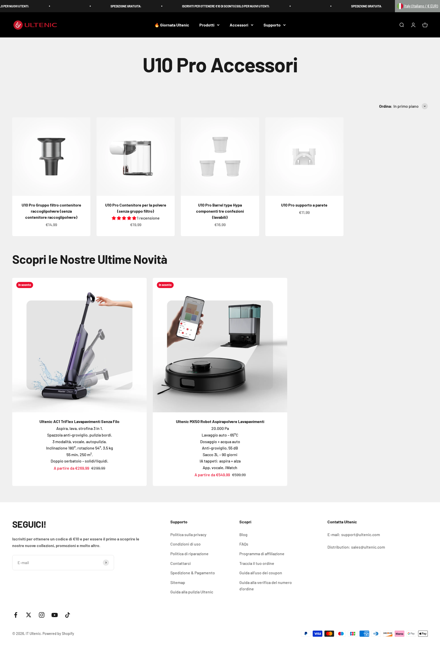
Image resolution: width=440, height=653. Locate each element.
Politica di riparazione (189, 553)
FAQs (243, 543)
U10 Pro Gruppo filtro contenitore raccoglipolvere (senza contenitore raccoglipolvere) (51, 211)
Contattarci (180, 563)
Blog (243, 534)
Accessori (239, 24)
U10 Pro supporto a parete (304, 204)
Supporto (272, 24)
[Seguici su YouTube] (54, 614)
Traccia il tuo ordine (256, 563)
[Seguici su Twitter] (28, 614)
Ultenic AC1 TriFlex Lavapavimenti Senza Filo (79, 421)
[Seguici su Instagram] (41, 614)
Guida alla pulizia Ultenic (191, 591)
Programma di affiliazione (261, 553)
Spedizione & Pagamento (192, 572)
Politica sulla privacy (188, 534)
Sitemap (177, 582)
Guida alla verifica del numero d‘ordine (265, 585)
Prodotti (206, 24)
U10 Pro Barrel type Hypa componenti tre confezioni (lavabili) (220, 211)
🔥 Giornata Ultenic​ (171, 24)
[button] (417, 6)
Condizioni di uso (185, 543)
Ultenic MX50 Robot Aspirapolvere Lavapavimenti (220, 421)
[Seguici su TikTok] (67, 614)
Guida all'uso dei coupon (260, 572)
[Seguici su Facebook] (15, 614)
